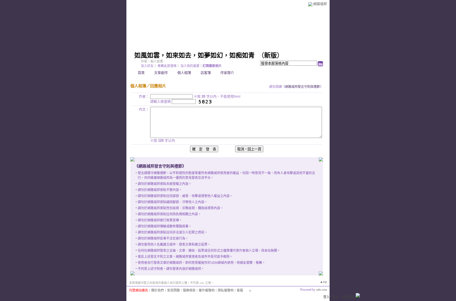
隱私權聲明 (226, 290)
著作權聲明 (207, 290)
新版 (270, 55)
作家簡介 (227, 73)
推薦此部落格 (167, 66)
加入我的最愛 (190, 66)
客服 (240, 290)
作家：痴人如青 (152, 61)
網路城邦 (320, 4)
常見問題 (173, 290)
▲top (323, 282)
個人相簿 (184, 73)
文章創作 (161, 73)
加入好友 (147, 66)
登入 (326, 297)
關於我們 (157, 290)
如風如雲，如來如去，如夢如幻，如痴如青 (194, 55)
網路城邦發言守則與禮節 (302, 87)
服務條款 (189, 290)
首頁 (141, 73)
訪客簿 (206, 73)
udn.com (321, 290)
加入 (335, 297)
